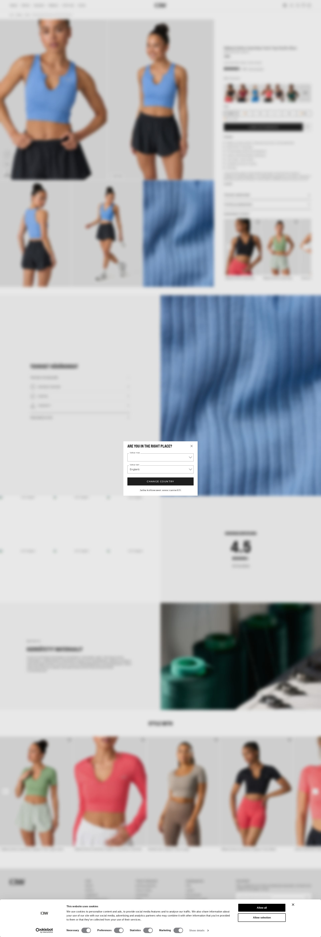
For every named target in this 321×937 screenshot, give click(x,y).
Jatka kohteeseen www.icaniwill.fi (160, 490)
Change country (160, 481)
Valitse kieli (134, 465)
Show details (196, 930)
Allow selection (262, 917)
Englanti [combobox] (134, 469)
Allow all (262, 907)
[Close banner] (293, 904)
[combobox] (160, 457)
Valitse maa (135, 453)
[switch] (119, 930)
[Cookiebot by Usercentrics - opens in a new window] (44, 930)
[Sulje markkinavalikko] (192, 446)
